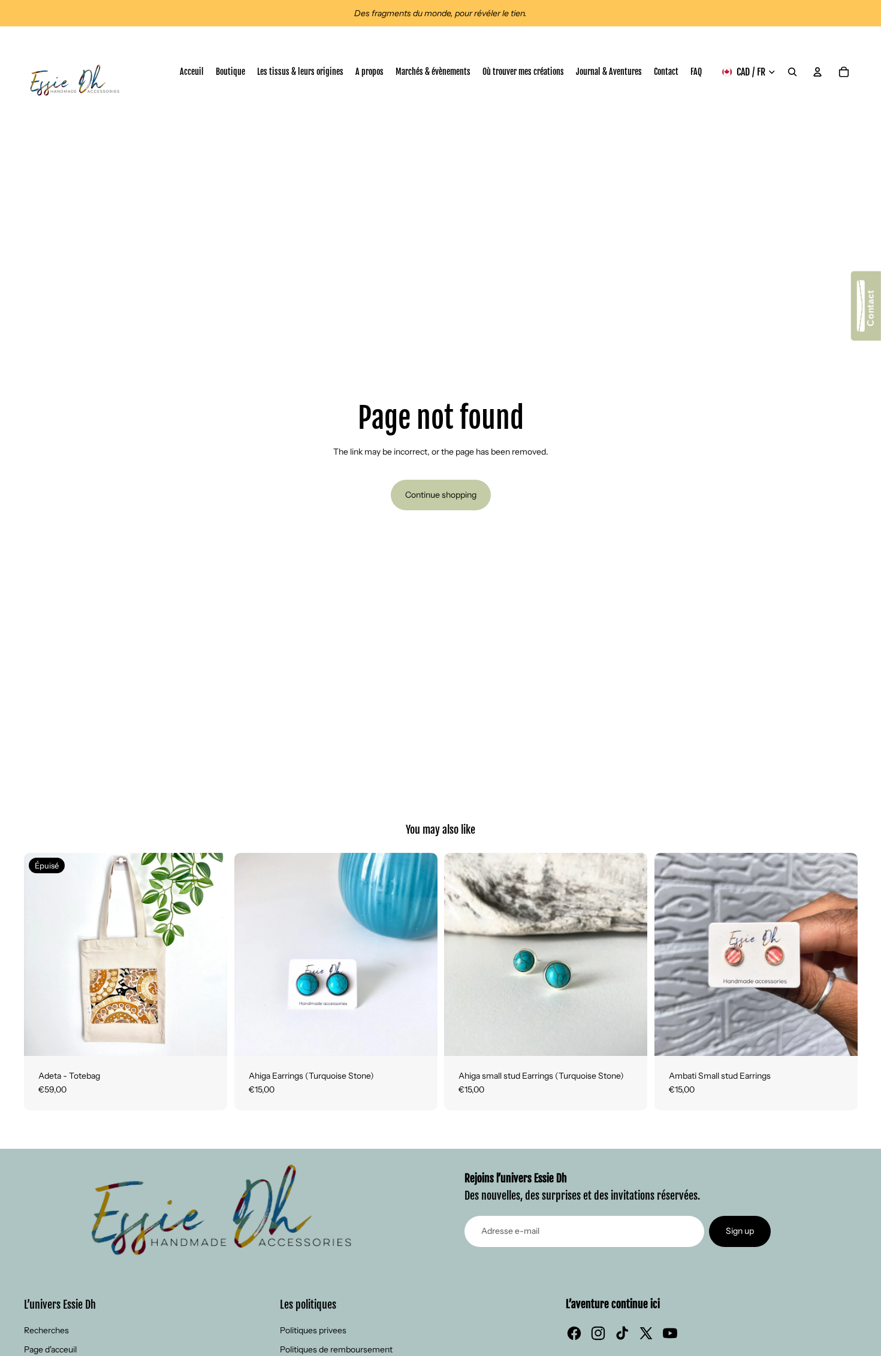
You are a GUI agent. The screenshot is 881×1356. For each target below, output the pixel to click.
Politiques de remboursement (336, 1349)
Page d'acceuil (50, 1349)
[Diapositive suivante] (209, 954)
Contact (870, 310)
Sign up (740, 1230)
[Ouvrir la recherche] (792, 72)
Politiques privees (313, 1330)
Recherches (46, 1330)
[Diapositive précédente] (42, 954)
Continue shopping (440, 494)
